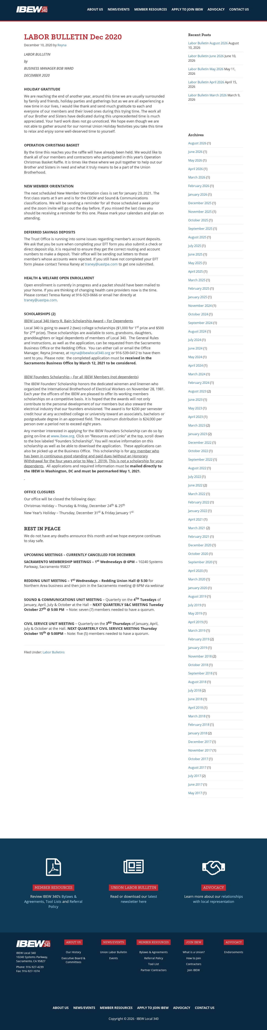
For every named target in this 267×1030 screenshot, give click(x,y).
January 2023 (197, 434)
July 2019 (194, 605)
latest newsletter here (139, 899)
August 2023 (197, 391)
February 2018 (198, 724)
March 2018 (196, 716)
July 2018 (194, 690)
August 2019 (197, 596)
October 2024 (198, 314)
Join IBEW (193, 970)
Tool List (153, 964)
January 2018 (197, 733)
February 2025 (198, 288)
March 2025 (196, 280)
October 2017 (198, 759)
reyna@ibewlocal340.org (90, 352)
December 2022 (199, 442)
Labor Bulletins (54, 652)
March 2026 (196, 177)
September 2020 (200, 562)
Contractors (193, 964)
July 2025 (194, 246)
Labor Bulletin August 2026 (208, 43)
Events (113, 958)
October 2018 (198, 665)
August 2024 (197, 331)
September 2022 (200, 459)
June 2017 (195, 784)
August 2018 (197, 682)
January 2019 (197, 648)
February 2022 (198, 502)
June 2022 (195, 485)
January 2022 (197, 511)
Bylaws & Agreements (153, 952)
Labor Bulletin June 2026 (206, 56)
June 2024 (195, 348)
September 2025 (200, 228)
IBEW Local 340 (31, 10)
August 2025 (197, 237)
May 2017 (195, 793)
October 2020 (198, 554)
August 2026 (197, 143)
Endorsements (233, 952)
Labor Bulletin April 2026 (206, 82)
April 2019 (195, 622)
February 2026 (198, 186)
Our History (73, 952)
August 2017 (197, 767)
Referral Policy (153, 958)
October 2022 (198, 451)
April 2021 (195, 519)
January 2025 (197, 297)
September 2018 (200, 673)
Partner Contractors (154, 970)
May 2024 (195, 357)
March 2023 (196, 425)
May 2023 (195, 408)
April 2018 (195, 707)
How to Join (193, 958)
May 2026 (195, 160)
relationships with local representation (218, 899)
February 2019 (198, 639)
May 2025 (195, 263)
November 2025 (200, 211)
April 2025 (195, 271)
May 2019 (195, 613)
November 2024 (200, 305)
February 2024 (198, 383)
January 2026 (197, 194)
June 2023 (195, 399)
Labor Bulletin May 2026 (205, 69)
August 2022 (197, 468)
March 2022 (196, 494)
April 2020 (195, 571)
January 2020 (197, 588)
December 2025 (199, 203)
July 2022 (194, 477)
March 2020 (196, 579)
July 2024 (194, 340)
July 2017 (194, 776)
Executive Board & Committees (73, 960)
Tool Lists (53, 901)
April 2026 (195, 169)
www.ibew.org (62, 436)
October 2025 (198, 220)
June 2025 (195, 254)
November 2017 (200, 750)
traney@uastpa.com (101, 264)
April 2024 (195, 365)
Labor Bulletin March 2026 (207, 95)
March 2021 (196, 528)
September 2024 (200, 323)
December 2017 (199, 742)
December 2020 (199, 545)
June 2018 (195, 699)
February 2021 (198, 536)
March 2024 (196, 374)
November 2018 (200, 656)
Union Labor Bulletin (113, 952)
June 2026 (195, 152)
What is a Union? (194, 952)
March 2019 (196, 630)
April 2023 (195, 417)
